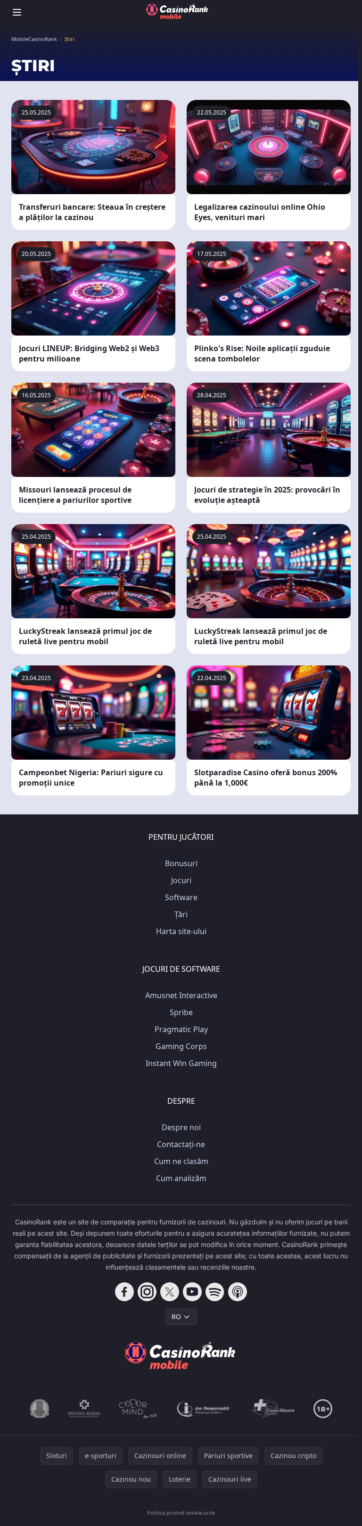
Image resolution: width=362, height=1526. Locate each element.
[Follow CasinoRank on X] (169, 1291)
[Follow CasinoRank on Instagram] (147, 1291)
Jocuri (181, 880)
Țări (181, 914)
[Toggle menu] (17, 12)
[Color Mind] (138, 1408)
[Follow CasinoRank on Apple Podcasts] (237, 1291)
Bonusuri (181, 863)
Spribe (181, 1012)
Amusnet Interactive (181, 995)
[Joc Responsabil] (203, 1408)
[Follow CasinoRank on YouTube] (192, 1291)
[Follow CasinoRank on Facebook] (124, 1291)
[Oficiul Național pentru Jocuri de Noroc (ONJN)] (39, 1408)
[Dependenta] (272, 1408)
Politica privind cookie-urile (181, 1512)
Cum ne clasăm (181, 1161)
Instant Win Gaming (181, 1063)
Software (181, 897)
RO (176, 1316)
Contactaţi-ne (181, 1144)
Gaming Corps (181, 1046)
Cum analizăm (181, 1178)
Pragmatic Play (181, 1029)
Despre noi (181, 1127)
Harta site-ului (181, 931)
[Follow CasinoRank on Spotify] (215, 1291)
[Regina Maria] (84, 1408)
